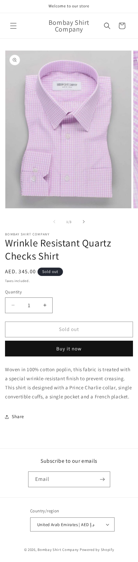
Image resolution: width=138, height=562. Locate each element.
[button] (13, 25)
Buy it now (69, 348)
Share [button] (18, 416)
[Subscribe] (102, 479)
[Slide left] (54, 221)
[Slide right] (83, 221)
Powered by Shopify (97, 549)
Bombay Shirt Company (58, 549)
